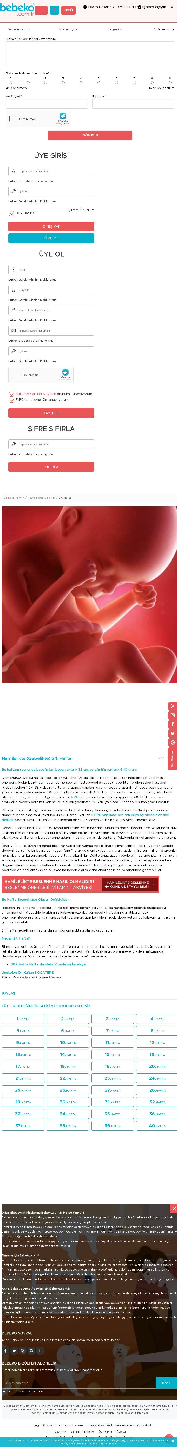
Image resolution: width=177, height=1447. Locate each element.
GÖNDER (90, 135)
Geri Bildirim (172, 759)
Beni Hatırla (25, 213)
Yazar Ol (60, 1432)
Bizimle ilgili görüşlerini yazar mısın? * (32, 39)
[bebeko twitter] (14, 1351)
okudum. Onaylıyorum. (54, 394)
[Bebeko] (17, 10)
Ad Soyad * (14, 96)
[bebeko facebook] (5, 1351)
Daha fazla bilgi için (103, 1443)
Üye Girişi (105, 1432)
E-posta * (99, 96)
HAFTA (23, 1019)
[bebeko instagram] (23, 1351)
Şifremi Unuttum (81, 210)
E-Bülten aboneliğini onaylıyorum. (42, 399)
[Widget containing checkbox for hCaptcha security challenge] (38, 119)
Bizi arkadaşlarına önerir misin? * (29, 73)
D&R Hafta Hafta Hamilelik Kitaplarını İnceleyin (48, 964)
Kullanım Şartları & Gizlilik (36, 394)
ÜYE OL (51, 238)
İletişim (89, 1432)
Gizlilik (75, 1432)
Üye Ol (121, 1432)
